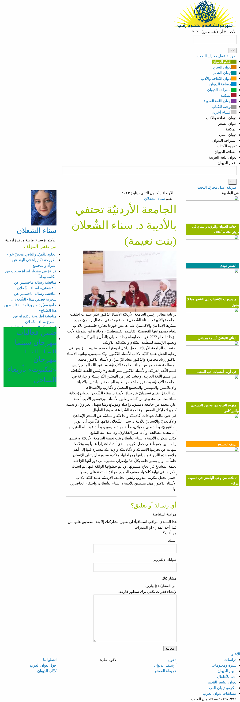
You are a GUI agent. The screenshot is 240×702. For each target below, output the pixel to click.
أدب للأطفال (226, 677)
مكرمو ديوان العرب (221, 688)
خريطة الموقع (165, 671)
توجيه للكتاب (221, 107)
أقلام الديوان (221, 62)
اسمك (172, 540)
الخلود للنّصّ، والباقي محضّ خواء (31, 254)
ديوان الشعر (222, 73)
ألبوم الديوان (227, 671)
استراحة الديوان (219, 90)
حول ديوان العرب (43, 665)
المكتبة (226, 95)
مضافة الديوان (220, 84)
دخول (172, 660)
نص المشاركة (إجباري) (161, 586)
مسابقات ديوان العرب (219, 693)
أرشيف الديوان (165, 665)
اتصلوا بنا (49, 660)
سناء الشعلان (154, 199)
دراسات (230, 660)
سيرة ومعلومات (224, 665)
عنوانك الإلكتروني (164, 559)
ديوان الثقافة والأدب (216, 78)
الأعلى (235, 654)
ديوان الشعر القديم (222, 682)
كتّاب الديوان (46, 671)
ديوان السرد (222, 67)
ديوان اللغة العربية (217, 101)
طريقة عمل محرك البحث (216, 56)
